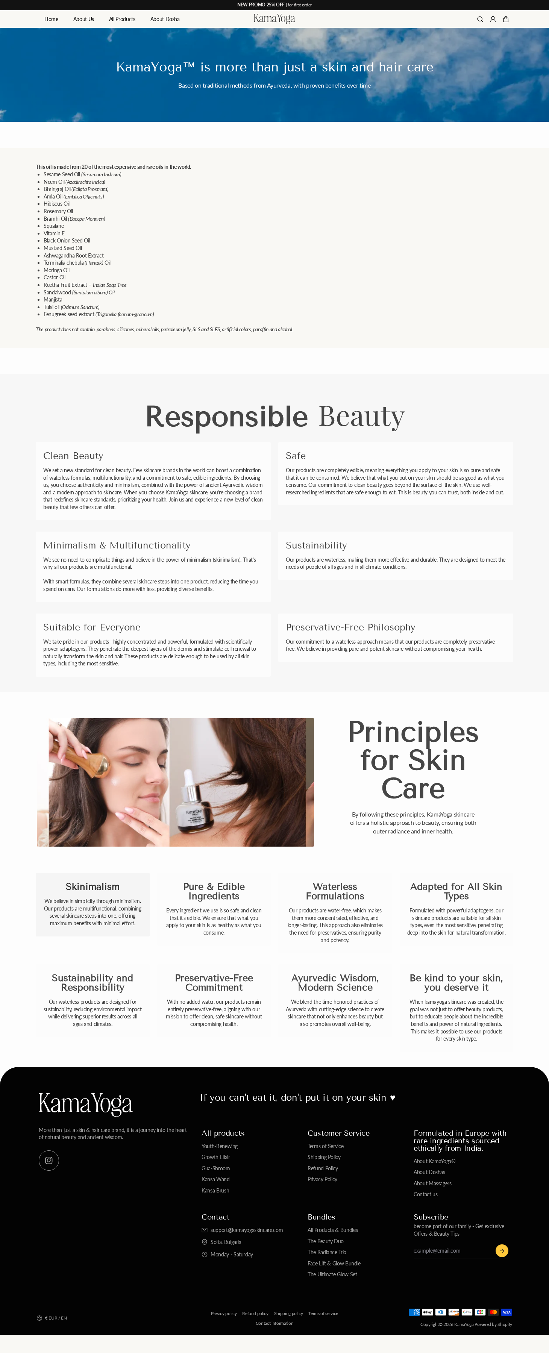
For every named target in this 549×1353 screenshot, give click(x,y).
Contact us (426, 1194)
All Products (122, 19)
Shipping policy (288, 1313)
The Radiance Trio (327, 1252)
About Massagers (433, 1183)
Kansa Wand (216, 1179)
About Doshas (429, 1172)
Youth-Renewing (220, 1146)
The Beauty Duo (326, 1241)
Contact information (274, 1323)
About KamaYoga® (435, 1161)
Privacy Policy (322, 1179)
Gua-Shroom (216, 1168)
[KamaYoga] (274, 19)
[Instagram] (49, 1160)
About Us (83, 19)
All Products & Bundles (333, 1230)
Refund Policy (323, 1168)
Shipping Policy (324, 1157)
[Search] (480, 19)
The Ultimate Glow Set (332, 1274)
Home (51, 19)
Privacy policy (224, 1313)
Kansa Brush (215, 1190)
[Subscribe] (502, 1250)
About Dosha (165, 19)
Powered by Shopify (493, 1324)
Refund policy (255, 1313)
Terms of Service (325, 1146)
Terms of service (323, 1313)
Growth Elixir (216, 1157)
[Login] (493, 19)
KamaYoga (463, 1324)
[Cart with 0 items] (505, 19)
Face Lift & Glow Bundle (334, 1263)
